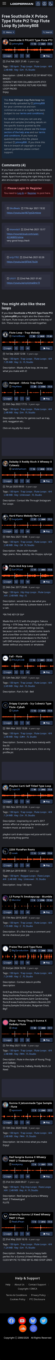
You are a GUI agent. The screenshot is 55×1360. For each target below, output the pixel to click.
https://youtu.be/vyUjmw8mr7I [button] (23, 282)
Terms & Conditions (16, 1295)
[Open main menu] (4, 4)
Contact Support (37, 1284)
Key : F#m (19, 1053)
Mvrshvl (16, 900)
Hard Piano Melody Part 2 (25, 515)
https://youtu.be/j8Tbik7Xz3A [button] (22, 261)
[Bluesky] (33, 1320)
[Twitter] (44, 1320)
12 (51, 469)
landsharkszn (19, 468)
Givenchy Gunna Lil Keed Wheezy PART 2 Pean (29, 1216)
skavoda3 (15, 229)
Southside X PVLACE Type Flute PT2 (30, 40)
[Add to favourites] (22, 56)
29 (51, 336)
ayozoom (17, 1110)
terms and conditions (31, 113)
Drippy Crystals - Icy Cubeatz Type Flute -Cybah (30, 705)
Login (8, 56)
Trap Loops (26, 66)
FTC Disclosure (37, 1299)
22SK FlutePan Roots (22, 849)
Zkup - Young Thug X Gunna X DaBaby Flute (28, 1022)
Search (49, 32)
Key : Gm (19, 69)
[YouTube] (22, 1320)
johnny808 (17, 43)
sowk (15, 853)
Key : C (17, 926)
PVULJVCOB (18, 659)
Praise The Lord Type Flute (25, 946)
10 (51, 900)
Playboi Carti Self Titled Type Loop (30, 786)
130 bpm (14, 66)
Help (8, 1284)
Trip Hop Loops (29, 1186)
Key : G (18, 362)
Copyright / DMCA (27, 1288)
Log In (20, 193)
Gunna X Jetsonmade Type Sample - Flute (30, 1104)
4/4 (50, 66)
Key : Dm (19, 412)
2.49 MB (8, 686)
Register (32, 193)
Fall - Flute (15, 656)
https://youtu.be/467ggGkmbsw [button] (24, 212)
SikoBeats (15, 208)
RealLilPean (18, 1221)
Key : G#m (19, 736)
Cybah (15, 710)
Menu (9, 32)
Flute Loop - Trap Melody (24, 332)
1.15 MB (8, 926)
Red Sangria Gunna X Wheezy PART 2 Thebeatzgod (27, 1158)
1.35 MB (8, 362)
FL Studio (30, 69)
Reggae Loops (28, 875)
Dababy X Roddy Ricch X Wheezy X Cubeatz (30, 463)
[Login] (38, 3)
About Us (19, 1284)
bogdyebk (17, 519)
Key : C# (18, 545)
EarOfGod (17, 569)
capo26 (16, 789)
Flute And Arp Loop (21, 566)
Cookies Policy (17, 1299)
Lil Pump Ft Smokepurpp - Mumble (30, 896)
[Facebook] (11, 1320)
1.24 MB (8, 815)
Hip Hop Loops (28, 592)
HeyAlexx (17, 386)
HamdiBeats (18, 336)
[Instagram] (33, 1328)
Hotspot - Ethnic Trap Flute (26, 383)
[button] (50, 3)
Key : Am (18, 686)
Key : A (23, 1190)
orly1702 (14, 257)
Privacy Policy (38, 1295)
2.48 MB (8, 69)
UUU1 (13, 278)
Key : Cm (18, 815)
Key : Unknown (22, 494)
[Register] (44, 3)
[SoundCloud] (23, 1328)
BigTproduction (20, 950)
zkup (14, 1027)
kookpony (17, 1164)
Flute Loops (40, 66)
